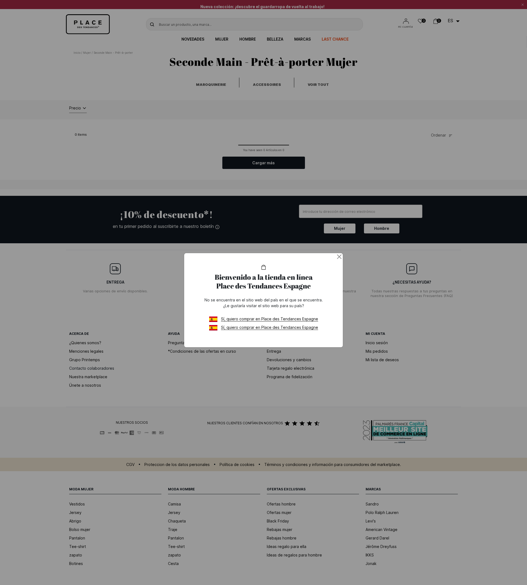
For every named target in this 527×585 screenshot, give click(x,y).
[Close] (339, 256)
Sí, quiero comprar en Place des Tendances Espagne (269, 318)
